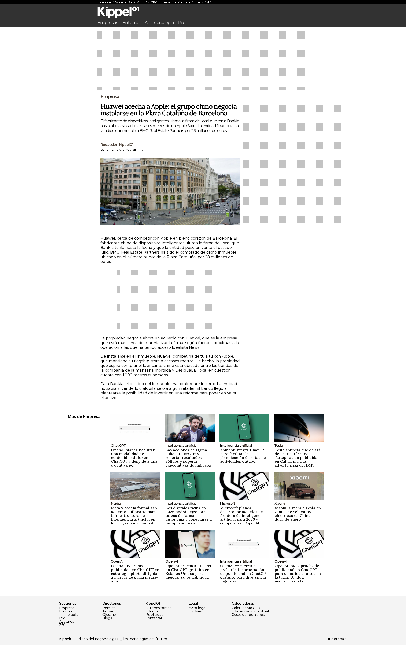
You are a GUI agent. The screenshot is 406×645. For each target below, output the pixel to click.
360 (62, 625)
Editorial (152, 611)
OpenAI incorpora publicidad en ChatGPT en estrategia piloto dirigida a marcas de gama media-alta (135, 573)
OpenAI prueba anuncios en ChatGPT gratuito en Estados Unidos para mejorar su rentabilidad (188, 571)
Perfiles (108, 608)
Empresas (107, 22)
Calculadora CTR (246, 608)
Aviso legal (197, 608)
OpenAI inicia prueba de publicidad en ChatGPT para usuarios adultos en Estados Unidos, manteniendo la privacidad (298, 575)
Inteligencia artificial (181, 445)
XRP (154, 2)
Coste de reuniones (248, 614)
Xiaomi (182, 2)
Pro (181, 22)
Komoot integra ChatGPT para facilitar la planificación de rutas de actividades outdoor (243, 455)
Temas (107, 611)
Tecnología (163, 22)
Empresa (109, 96)
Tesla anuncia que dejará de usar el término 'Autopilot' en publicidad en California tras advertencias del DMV (298, 457)
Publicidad (154, 614)
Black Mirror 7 (137, 2)
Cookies (195, 611)
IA (145, 22)
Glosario (109, 614)
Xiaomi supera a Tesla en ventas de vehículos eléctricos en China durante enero (298, 513)
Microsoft (227, 503)
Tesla (278, 445)
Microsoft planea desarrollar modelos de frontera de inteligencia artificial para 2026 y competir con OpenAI (242, 515)
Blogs (107, 618)
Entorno (130, 22)
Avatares (66, 621)
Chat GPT (118, 445)
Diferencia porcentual (250, 611)
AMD (207, 2)
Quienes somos (158, 608)
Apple (196, 2)
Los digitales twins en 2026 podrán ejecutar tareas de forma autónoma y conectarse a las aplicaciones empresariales (189, 517)
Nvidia (119, 2)
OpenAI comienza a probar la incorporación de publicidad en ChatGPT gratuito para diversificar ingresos (244, 573)
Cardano (167, 2)
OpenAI (117, 561)
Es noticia (104, 2)
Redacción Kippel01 (116, 145)
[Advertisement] (203, 60)
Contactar (153, 618)
